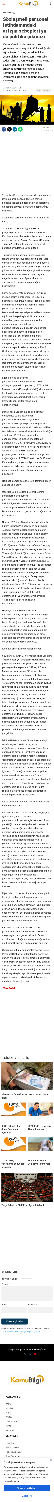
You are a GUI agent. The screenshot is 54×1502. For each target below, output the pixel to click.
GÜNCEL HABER (13, 1422)
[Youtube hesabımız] (35, 1354)
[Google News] (47, 130)
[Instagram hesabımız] (30, 1354)
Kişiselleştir (27, 1496)
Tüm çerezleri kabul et (27, 1488)
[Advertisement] (27, 163)
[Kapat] (51, 1460)
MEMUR (46, 90)
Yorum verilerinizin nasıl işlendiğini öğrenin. (20, 1331)
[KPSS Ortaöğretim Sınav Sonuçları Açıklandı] (13, 1112)
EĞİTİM (9, 1417)
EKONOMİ (10, 1430)
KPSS (8, 1413)
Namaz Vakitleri (13, 1447)
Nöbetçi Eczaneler (14, 1452)
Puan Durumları (13, 1456)
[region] (27, 1479)
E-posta (32, 1304)
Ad (4, 1304)
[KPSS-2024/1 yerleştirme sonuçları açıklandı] (13, 1147)
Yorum (6, 1284)
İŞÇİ (38, 90)
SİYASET (10, 1426)
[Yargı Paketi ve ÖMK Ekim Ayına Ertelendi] (27, 1187)
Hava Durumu (12, 1443)
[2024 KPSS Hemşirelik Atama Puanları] (40, 1112)
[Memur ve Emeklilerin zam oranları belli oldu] (27, 1076)
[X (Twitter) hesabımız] (25, 1354)
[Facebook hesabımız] (21, 1354)
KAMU (8, 1404)
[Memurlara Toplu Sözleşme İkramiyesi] (40, 1147)
